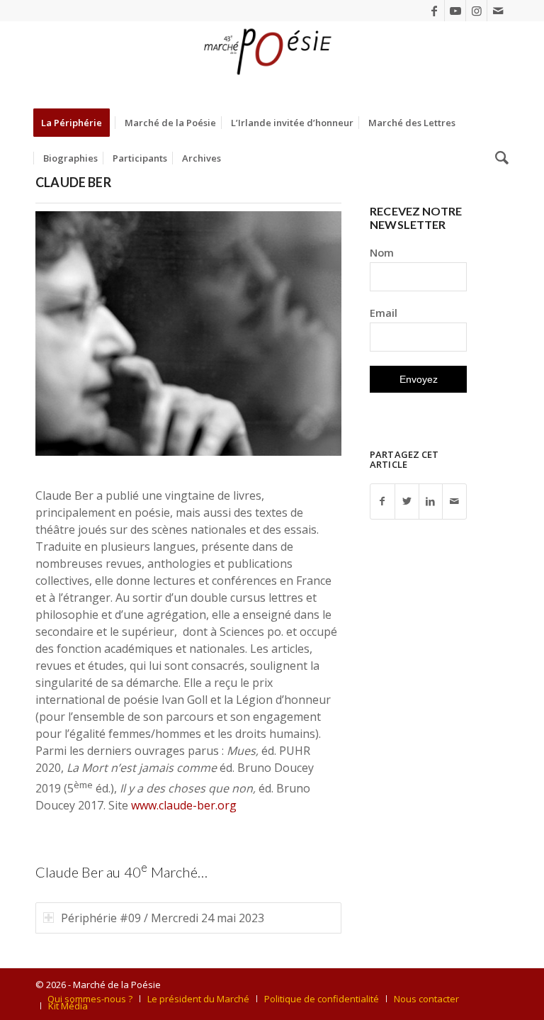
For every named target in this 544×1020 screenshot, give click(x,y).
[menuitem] (76, 122)
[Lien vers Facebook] (434, 10)
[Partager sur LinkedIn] (431, 501)
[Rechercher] (498, 158)
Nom (382, 252)
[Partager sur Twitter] (407, 501)
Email (383, 313)
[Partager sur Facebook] (382, 501)
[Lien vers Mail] (498, 10)
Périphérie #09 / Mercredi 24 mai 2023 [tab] (162, 918)
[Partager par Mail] (454, 501)
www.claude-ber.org (184, 805)
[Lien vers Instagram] (476, 10)
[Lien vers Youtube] (455, 10)
